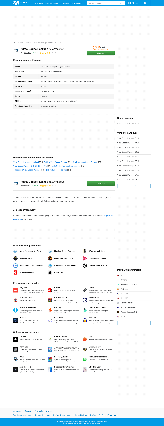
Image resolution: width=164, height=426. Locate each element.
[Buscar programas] (120, 3)
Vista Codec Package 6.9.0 (128, 147)
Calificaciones (51, 3)
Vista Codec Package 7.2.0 (128, 123)
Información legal (80, 415)
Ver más (134, 186)
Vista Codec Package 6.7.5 (128, 166)
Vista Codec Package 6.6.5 (128, 175)
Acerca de (17, 411)
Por (26, 53)
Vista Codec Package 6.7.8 (128, 161)
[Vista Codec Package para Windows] (16, 50)
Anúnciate (39, 411)
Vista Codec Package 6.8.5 (128, 152)
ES (145, 3)
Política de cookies (42, 415)
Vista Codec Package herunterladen (66, 166)
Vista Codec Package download (26, 162)
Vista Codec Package (42, 48)
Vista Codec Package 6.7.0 (128, 170)
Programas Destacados (71, 3)
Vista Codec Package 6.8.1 (128, 157)
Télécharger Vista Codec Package (26, 170)
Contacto (28, 411)
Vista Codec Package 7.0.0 (128, 143)
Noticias (39, 3)
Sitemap (49, 411)
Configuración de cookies (109, 415)
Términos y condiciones (22, 415)
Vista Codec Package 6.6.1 (128, 179)
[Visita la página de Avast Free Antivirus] (101, 48)
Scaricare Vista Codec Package (85, 162)
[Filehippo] (21, 3)
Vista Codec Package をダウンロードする (30, 166)
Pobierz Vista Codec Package (56, 162)
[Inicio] (14, 43)
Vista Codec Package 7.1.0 (128, 138)
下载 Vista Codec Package (56, 170)
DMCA (93, 415)
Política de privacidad (61, 415)
